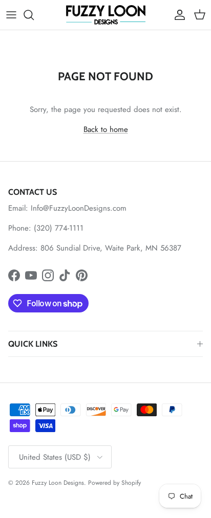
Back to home (105, 129)
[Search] (34, 15)
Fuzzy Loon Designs (58, 482)
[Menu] (11, 15)
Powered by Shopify (114, 482)
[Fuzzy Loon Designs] (105, 15)
